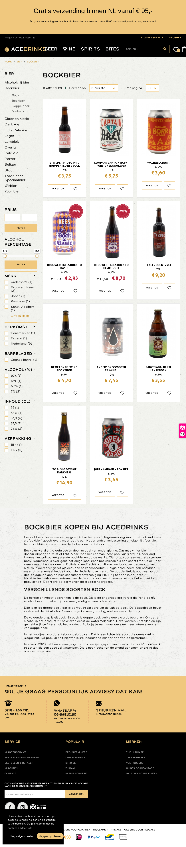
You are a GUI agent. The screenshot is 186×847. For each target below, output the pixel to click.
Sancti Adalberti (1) (23, 308)
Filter (21, 228)
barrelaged (18, 353)
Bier (9, 74)
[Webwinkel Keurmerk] (38, 807)
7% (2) (15, 391)
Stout (9, 170)
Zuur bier (12, 191)
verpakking (18, 438)
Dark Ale (12, 124)
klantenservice (152, 37)
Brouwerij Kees (76, 752)
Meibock (18, 111)
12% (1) (16, 381)
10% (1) (16, 375)
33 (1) (15, 407)
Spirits (90, 49)
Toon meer (21, 316)
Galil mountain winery (141, 773)
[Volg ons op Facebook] (10, 807)
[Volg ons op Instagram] (22, 807)
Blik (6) (16, 444)
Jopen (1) (18, 296)
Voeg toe (58, 188)
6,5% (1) (17, 386)
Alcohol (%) (18, 369)
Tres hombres (135, 757)
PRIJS (11, 209)
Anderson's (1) (21, 282)
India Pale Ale (16, 130)
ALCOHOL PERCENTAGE (18, 242)
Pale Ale (11, 153)
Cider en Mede (17, 118)
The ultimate (135, 752)
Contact (10, 773)
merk (10, 275)
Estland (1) (19, 338)
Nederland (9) (21, 343)
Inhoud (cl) (18, 401)
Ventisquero (134, 763)
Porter (10, 158)
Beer (51, 49)
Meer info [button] (26, 828)
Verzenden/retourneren (22, 757)
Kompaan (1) (20, 301)
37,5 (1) (16, 423)
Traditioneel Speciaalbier (15, 178)
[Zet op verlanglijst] (75, 188)
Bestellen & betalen (19, 763)
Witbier (11, 185)
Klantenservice (16, 752)
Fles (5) (16, 450)
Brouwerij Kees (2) (22, 289)
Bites (112, 49)
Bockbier (12, 88)
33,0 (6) (16, 418)
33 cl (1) (16, 413)
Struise (70, 763)
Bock (15, 95)
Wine (69, 49)
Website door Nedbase (139, 829)
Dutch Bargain (75, 757)
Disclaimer (100, 829)
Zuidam (70, 768)
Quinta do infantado (140, 768)
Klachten (11, 768)
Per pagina (134, 88)
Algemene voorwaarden (73, 829)
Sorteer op (77, 88)
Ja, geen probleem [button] (50, 836)
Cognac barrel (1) (24, 359)
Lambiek (12, 141)
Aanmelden (76, 794)
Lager (10, 135)
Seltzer (11, 164)
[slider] (5, 256)
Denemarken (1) (23, 333)
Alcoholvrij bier (17, 82)
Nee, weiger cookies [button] (21, 836)
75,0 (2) (16, 428)
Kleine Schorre (76, 773)
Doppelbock (21, 106)
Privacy (116, 829)
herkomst (16, 326)
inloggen (175, 37)
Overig (10, 147)
